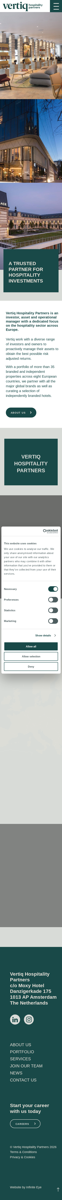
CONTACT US (23, 1080)
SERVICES (20, 1059)
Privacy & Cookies (22, 1157)
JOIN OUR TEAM (26, 1066)
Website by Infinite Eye (26, 1187)
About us (18, 412)
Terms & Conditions (23, 1152)
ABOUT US (20, 1044)
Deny (31, 666)
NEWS (16, 1073)
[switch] (53, 599)
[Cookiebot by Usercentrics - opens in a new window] (43, 531)
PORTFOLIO (22, 1051)
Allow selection (31, 656)
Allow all (31, 646)
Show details (43, 635)
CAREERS (22, 1124)
